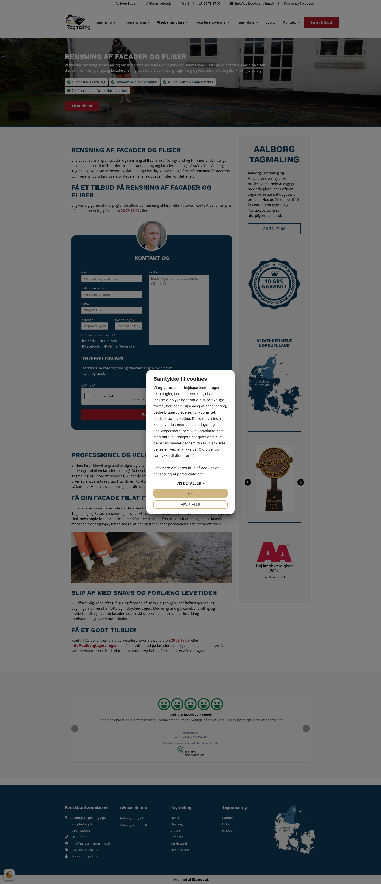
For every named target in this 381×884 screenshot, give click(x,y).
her (199, 474)
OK (190, 493)
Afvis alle (190, 504)
